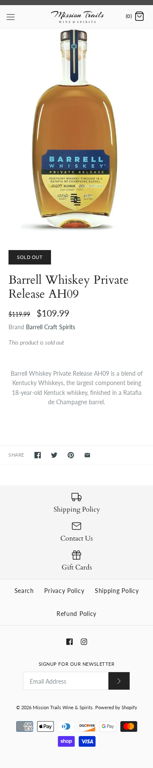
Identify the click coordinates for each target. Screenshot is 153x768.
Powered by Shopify (116, 707)
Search (24, 590)
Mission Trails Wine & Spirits (63, 707)
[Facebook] (69, 642)
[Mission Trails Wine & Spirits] (76, 16)
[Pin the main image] (71, 455)
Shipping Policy (117, 590)
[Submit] (119, 681)
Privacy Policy (64, 590)
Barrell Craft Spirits (50, 327)
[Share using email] (87, 455)
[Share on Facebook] (37, 455)
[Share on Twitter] (54, 455)
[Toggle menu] (10, 16)
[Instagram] (84, 642)
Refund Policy (76, 613)
